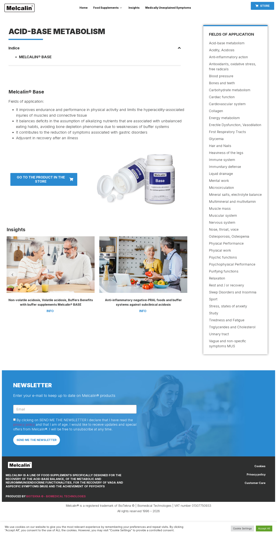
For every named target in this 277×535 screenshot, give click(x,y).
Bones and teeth (222, 83)
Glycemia (216, 139)
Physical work (220, 250)
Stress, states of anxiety (228, 306)
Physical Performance (226, 243)
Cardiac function (222, 97)
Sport (213, 299)
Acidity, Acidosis (221, 50)
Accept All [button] (264, 528)
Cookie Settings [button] (242, 528)
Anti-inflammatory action (228, 57)
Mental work (219, 181)
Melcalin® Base (35, 57)
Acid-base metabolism (227, 43)
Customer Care (255, 482)
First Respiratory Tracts (227, 132)
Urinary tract (219, 334)
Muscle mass (220, 208)
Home (84, 7)
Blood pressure (221, 76)
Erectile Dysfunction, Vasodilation (235, 125)
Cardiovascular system (227, 104)
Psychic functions (223, 257)
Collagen (216, 111)
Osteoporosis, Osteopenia (229, 236)
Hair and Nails (220, 146)
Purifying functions (223, 271)
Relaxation (217, 278)
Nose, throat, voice (224, 229)
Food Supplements (106, 7)
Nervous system (222, 222)
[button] (262, 6)
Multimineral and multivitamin (232, 202)
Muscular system (223, 215)
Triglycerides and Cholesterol (232, 327)
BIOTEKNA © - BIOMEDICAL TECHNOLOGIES (56, 496)
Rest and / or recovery (226, 285)
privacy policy (24, 424)
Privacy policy (256, 474)
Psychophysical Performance (232, 264)
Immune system (222, 160)
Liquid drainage (221, 174)
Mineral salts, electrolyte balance (235, 195)
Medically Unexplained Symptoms (168, 7)
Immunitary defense (225, 167)
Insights (134, 7)
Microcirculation (221, 188)
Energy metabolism (224, 118)
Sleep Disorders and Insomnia (232, 292)
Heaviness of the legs (226, 153)
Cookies (260, 466)
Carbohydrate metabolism (229, 90)
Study (213, 313)
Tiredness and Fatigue (226, 320)
